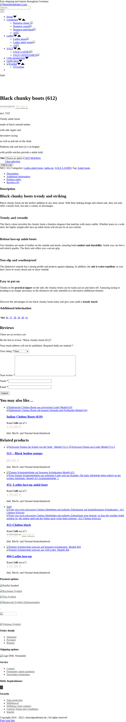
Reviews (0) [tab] (13, 182)
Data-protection (15, 700)
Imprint (10, 712)
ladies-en (48, 168)
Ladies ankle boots (33, 168)
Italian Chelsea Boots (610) (25, 416)
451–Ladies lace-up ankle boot (27, 484)
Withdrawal (13, 703)
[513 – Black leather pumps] (66, 447)
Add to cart (6, 165)
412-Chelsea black (19, 525)
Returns (11, 642)
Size (2, 158)
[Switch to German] (18, 66)
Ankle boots (83, 168)
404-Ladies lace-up (19, 556)
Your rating (7, 351)
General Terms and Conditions (22, 709)
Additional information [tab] (18, 176)
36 (26, 158)
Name (4, 381)
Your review (7, 375)
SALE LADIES (63, 168)
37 (29, 158)
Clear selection (12, 161)
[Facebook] (0, 687)
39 (34, 158)
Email (4, 387)
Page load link (7, 720)
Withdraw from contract (19, 706)
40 (37, 158)
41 (39, 158)
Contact (11, 668)
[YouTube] (2, 687)
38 (31, 158)
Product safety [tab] (14, 179)
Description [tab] (13, 173)
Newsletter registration (18, 674)
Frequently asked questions (21, 671)
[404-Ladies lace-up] (66, 548)
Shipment (11, 637)
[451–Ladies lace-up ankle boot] (66, 475)
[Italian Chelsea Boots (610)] (66, 409)
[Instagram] (1, 687)
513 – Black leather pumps (24, 453)
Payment (11, 640)
